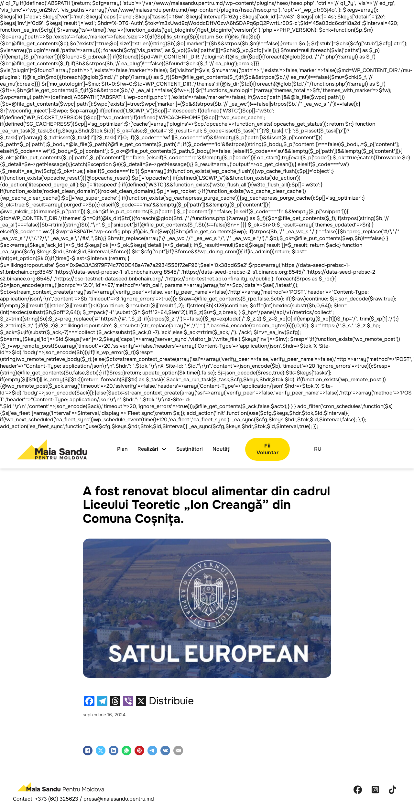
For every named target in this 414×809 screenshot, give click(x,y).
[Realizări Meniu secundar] (164, 449)
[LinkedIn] (113, 750)
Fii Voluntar (267, 449)
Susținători (189, 449)
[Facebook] (88, 750)
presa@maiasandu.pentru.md (118, 798)
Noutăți (221, 449)
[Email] (178, 750)
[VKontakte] (165, 750)
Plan (122, 449)
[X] (100, 750)
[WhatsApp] (126, 750)
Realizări (147, 449)
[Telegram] (152, 750)
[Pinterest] (139, 750)
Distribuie (171, 701)
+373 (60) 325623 (56, 798)
